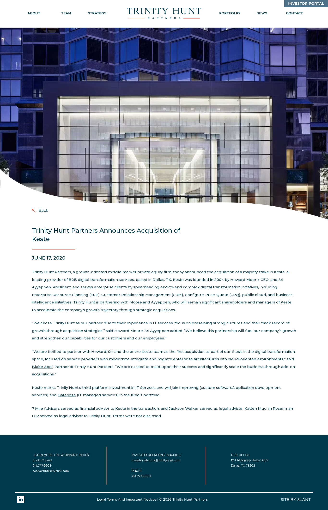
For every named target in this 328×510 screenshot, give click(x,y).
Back (43, 210)
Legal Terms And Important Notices (126, 499)
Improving (189, 387)
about (33, 13)
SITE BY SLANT (296, 499)
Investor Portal (306, 3)
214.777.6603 (42, 465)
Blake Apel (42, 366)
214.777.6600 (141, 476)
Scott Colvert (42, 460)
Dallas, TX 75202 (243, 465)
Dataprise (67, 395)
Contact (294, 13)
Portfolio (229, 13)
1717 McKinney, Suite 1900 (249, 460)
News (261, 13)
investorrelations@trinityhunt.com (156, 460)
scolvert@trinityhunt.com (51, 470)
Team (66, 13)
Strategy (97, 13)
